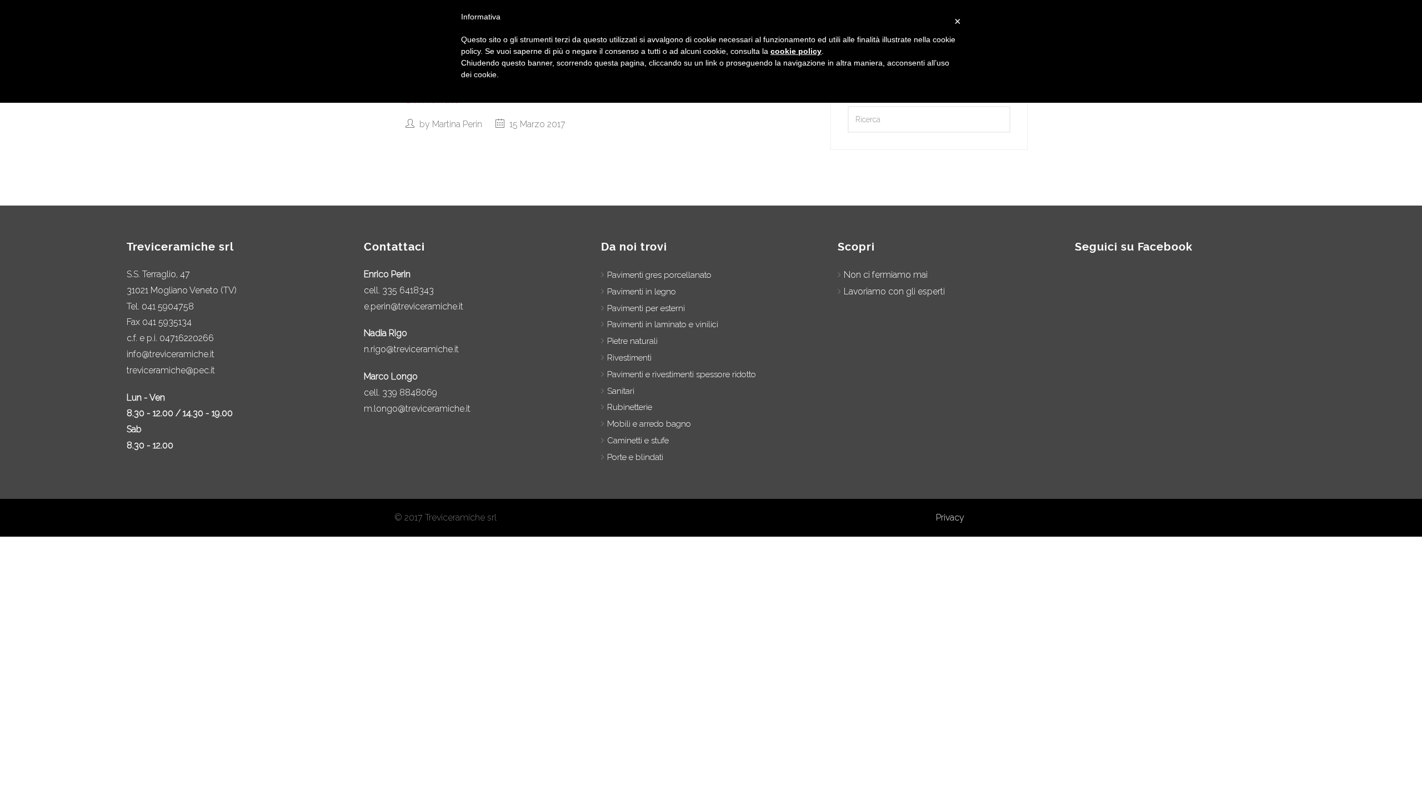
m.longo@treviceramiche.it (417, 408)
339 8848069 (409, 392)
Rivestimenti (629, 358)
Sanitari (620, 391)
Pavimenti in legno (641, 292)
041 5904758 (168, 306)
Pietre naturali (632, 341)
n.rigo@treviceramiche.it (411, 349)
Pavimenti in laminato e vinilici (662, 324)
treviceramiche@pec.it (171, 370)
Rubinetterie (629, 407)
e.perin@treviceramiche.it (413, 306)
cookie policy (796, 51)
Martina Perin (457, 124)
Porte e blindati (635, 457)
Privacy (950, 517)
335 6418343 (408, 290)
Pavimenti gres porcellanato (659, 275)
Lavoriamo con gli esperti (894, 291)
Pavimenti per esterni (646, 308)
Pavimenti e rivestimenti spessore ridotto (681, 374)
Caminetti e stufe (638, 441)
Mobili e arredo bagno (649, 424)
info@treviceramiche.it (170, 354)
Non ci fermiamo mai (886, 274)
